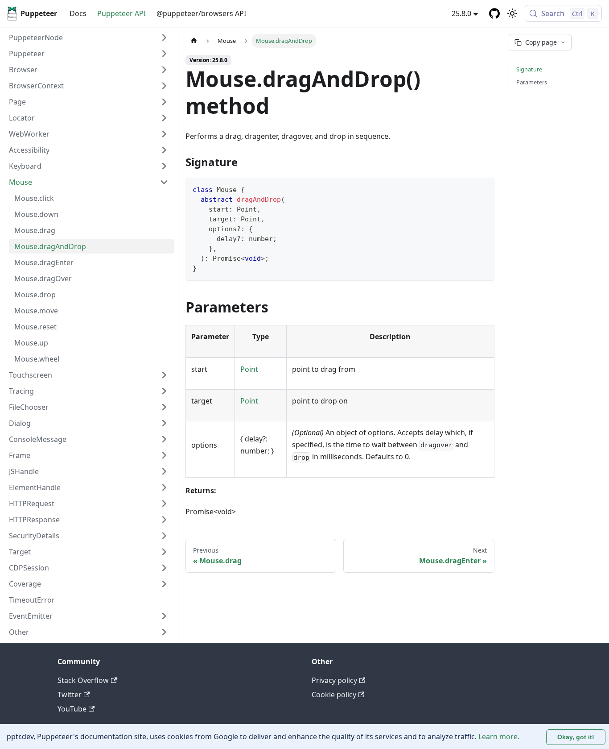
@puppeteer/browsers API (201, 13)
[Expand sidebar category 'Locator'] (164, 118)
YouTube (72, 709)
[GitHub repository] (494, 13)
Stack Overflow (83, 680)
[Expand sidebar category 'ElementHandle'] (164, 487)
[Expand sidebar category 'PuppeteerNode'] (164, 37)
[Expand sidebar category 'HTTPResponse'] (164, 519)
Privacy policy (334, 680)
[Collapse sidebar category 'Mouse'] (164, 182)
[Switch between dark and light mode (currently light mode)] (512, 13)
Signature (529, 69)
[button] (89, 53)
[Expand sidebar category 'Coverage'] (164, 584)
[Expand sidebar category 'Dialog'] (164, 423)
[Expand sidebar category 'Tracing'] (164, 391)
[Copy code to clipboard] (483, 188)
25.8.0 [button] (461, 13)
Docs (78, 13)
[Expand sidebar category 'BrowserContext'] (164, 86)
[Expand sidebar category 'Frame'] (164, 455)
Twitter (70, 694)
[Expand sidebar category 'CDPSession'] (164, 568)
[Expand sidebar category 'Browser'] (164, 69)
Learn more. (498, 736)
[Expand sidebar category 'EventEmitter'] (164, 616)
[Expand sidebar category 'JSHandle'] (164, 471)
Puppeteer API (121, 13)
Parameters (531, 82)
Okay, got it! (575, 737)
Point (249, 369)
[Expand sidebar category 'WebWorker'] (164, 134)
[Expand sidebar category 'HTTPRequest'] (164, 503)
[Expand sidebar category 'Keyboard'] (164, 166)
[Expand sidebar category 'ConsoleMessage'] (164, 439)
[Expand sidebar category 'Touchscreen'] (164, 375)
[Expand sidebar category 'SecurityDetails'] (164, 535)
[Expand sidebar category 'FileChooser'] (164, 407)
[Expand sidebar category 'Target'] (164, 552)
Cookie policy (334, 694)
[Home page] (193, 41)
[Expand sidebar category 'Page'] (164, 102)
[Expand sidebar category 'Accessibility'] (164, 150)
